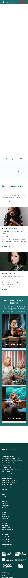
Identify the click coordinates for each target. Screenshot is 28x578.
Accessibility (5, 503)
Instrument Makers (6, 465)
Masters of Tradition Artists (8, 482)
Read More (4, 201)
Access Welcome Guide (7, 577)
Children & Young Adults (7, 476)
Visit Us (3, 494)
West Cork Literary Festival (8, 467)
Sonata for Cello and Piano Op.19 (13, 277)
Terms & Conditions (6, 574)
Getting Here (5, 497)
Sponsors (4, 514)
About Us (4, 507)
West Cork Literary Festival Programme (11, 469)
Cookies (3, 575)
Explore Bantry (5, 505)
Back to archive (13, 142)
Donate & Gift (5, 525)
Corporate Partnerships (7, 529)
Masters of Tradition (7, 478)
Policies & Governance (7, 521)
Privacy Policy (5, 572)
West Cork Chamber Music (8, 456)
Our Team (4, 512)
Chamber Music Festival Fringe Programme (12, 460)
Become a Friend (6, 527)
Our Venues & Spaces (7, 499)
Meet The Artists (5, 489)
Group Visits (4, 501)
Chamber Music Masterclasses (9, 463)
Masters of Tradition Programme (9, 480)
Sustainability (5, 518)
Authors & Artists (6, 471)
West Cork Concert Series (8, 484)
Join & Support (5, 523)
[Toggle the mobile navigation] (26, 2)
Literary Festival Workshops (8, 474)
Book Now (22, 2)
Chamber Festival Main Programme (10, 458)
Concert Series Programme (8, 487)
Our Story (4, 510)
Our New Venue (5, 516)
